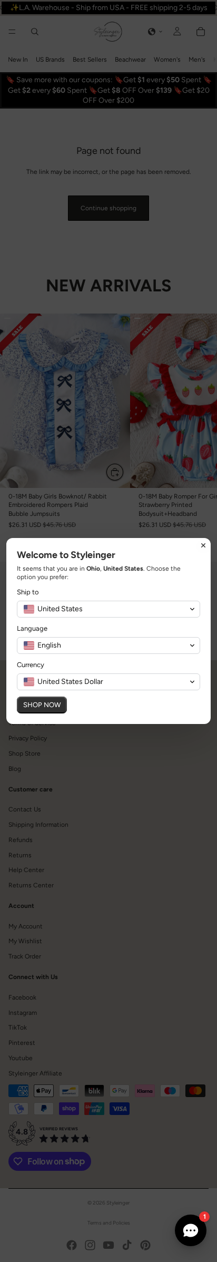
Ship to (28, 592)
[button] (108, 609)
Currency (30, 665)
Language (32, 628)
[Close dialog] (203, 545)
